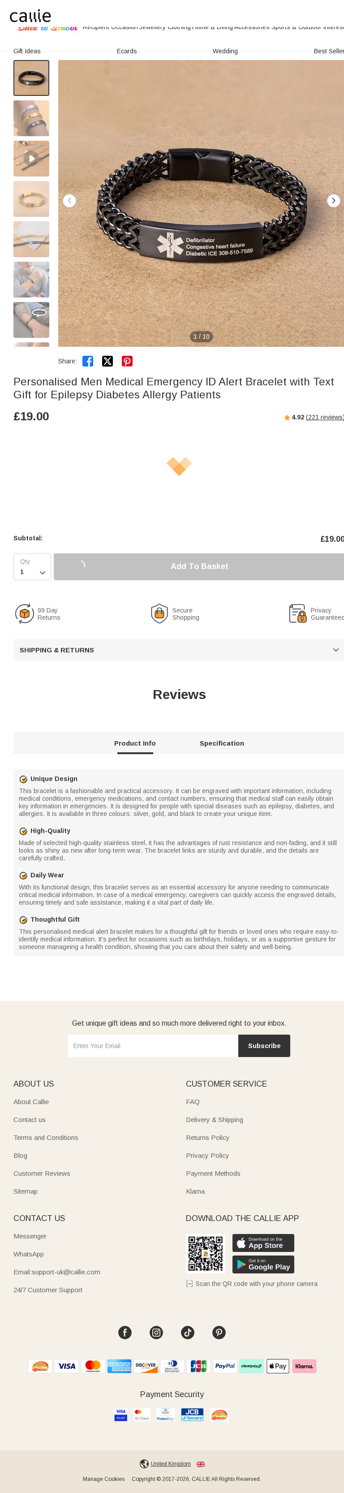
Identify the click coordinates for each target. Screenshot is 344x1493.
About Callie (31, 1101)
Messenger (30, 1236)
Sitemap (25, 1191)
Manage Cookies (104, 1479)
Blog (20, 1155)
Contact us (29, 1119)
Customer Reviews (41, 1173)
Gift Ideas (27, 51)
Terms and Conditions (45, 1137)
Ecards (127, 51)
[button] (333, 200)
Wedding (225, 51)
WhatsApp (28, 1254)
